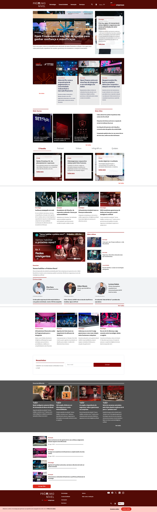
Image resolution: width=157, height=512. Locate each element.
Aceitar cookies (126, 509)
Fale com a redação (87, 496)
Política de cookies (51, 508)
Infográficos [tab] (97, 149)
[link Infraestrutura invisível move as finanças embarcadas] (88, 199)
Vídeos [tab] (78, 149)
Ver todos (41, 93)
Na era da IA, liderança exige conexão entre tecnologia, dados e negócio (110, 333)
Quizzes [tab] (115, 149)
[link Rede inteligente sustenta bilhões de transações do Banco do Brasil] (43, 393)
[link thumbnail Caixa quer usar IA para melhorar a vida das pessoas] (94, 242)
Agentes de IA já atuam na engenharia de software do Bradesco (65, 333)
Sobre (84, 493)
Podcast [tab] (60, 149)
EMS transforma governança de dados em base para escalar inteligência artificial (110, 212)
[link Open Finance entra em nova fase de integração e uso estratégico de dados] (89, 68)
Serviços (82, 4)
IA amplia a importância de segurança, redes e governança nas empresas (89, 407)
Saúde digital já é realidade (108, 161)
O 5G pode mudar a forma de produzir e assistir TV (62, 139)
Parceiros (36, 265)
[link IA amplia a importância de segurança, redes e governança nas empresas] (90, 393)
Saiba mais (102, 44)
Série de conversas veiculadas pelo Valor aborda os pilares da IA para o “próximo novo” (113, 407)
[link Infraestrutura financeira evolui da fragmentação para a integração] (45, 320)
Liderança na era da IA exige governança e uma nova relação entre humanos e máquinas (88, 333)
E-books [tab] (42, 149)
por (111, 2)
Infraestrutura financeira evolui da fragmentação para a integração (45, 333)
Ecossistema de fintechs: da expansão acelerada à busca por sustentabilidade (67, 212)
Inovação (73, 4)
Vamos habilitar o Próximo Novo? (45, 268)
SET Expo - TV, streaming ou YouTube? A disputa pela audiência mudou (41, 139)
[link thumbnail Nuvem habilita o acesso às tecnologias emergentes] (94, 268)
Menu (101, 4)
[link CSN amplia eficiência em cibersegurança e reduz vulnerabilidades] (67, 393)
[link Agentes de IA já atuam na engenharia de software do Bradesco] (67, 320)
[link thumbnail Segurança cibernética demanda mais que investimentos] (94, 255)
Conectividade (63, 4)
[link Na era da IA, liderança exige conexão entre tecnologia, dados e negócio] (110, 320)
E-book (38, 158)
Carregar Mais (41, 486)
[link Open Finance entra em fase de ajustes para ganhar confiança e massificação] (63, 28)
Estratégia (52, 4)
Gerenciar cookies (114, 509)
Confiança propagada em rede (44, 210)
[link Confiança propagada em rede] (45, 199)
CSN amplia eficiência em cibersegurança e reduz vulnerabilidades (81, 139)
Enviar (107, 365)
